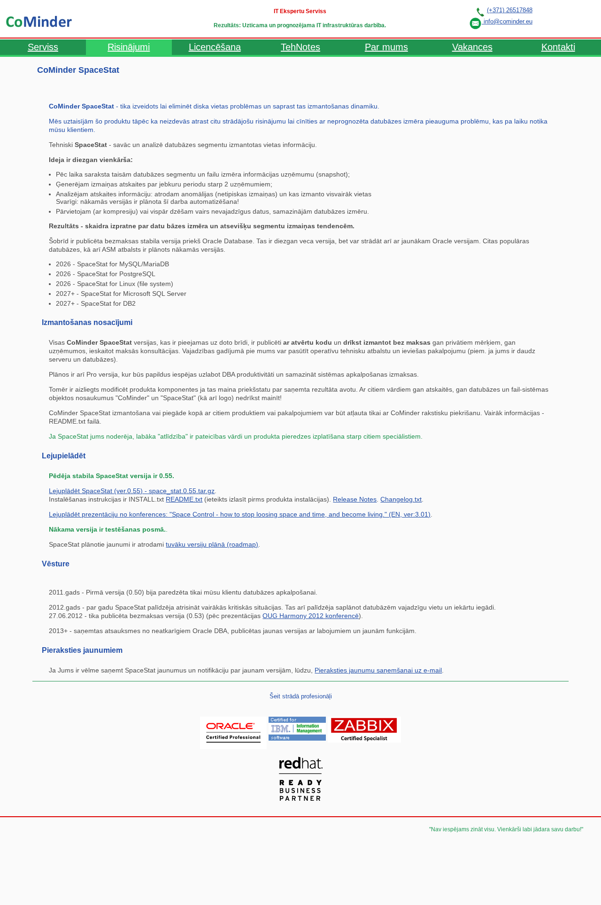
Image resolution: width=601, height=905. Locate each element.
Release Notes (355, 499)
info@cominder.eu (507, 21)
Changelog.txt (401, 499)
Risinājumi (129, 47)
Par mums (386, 47)
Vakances (472, 47)
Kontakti (558, 47)
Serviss (43, 47)
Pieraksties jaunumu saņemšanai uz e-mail (378, 670)
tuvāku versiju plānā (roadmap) (212, 544)
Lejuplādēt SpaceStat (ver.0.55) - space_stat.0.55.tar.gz (132, 491)
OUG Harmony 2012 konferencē (310, 615)
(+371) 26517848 (509, 10)
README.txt (184, 499)
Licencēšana (215, 47)
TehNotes (300, 47)
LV (564, 18)
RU (546, 18)
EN (582, 18)
